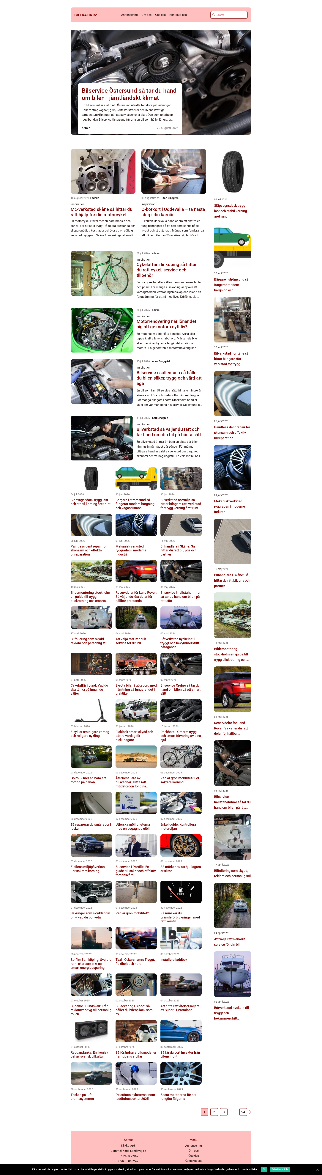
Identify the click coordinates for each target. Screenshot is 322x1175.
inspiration (78, 204)
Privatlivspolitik (280, 1169)
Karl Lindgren (170, 197)
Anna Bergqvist (161, 361)
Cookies (160, 15)
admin (86, 128)
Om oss (146, 15)
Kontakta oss (178, 15)
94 (243, 1112)
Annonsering (129, 15)
